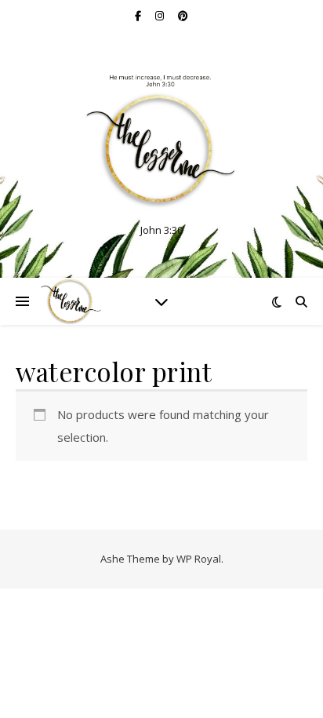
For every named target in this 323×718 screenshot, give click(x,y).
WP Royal (198, 559)
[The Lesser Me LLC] (161, 142)
